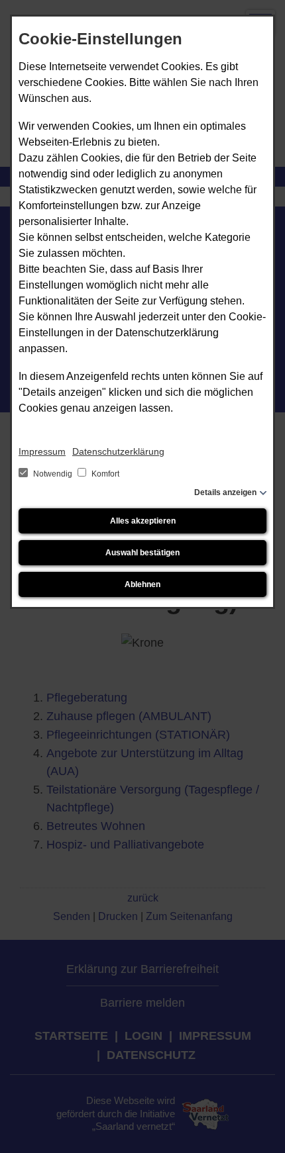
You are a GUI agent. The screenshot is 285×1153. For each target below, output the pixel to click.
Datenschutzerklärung (118, 451)
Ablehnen (142, 584)
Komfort (104, 474)
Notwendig (52, 474)
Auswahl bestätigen (142, 552)
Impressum (42, 451)
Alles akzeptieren (143, 521)
